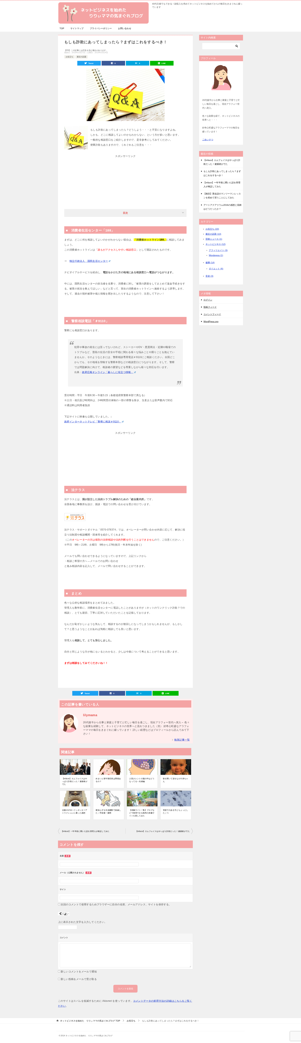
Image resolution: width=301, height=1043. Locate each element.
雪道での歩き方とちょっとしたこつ (175, 811)
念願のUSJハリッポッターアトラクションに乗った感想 (74, 811)
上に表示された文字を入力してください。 (82, 922)
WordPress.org (210, 321)
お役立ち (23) (212, 229)
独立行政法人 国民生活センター (88, 261)
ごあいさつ (207, 139)
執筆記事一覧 (182, 739)
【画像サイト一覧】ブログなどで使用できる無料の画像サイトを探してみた (141, 813)
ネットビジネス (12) (216, 244)
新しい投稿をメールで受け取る (79, 979)
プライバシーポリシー (101, 28)
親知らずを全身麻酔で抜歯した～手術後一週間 (108, 811)
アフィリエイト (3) (218, 250)
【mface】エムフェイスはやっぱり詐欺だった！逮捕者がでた (74, 781)
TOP (62, 28)
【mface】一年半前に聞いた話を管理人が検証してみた (85, 831)
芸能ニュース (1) (214, 239)
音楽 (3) (209, 276)
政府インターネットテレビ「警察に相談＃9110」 (92, 421)
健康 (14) (210, 262)
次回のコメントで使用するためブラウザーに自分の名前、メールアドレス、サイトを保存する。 (116, 904)
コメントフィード (212, 314)
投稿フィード (210, 307)
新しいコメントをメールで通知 (79, 971)
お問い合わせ (124, 28)
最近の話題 (81, 57)
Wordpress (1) (216, 255)
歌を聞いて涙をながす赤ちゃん (175, 780)
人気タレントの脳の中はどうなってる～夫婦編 (141, 780)
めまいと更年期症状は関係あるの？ (108, 780)
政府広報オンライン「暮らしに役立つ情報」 (107, 372)
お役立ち (69, 57)
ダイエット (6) (216, 268)
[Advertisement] (125, 178)
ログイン (207, 300)
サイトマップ (77, 28)
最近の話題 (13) (213, 234)
